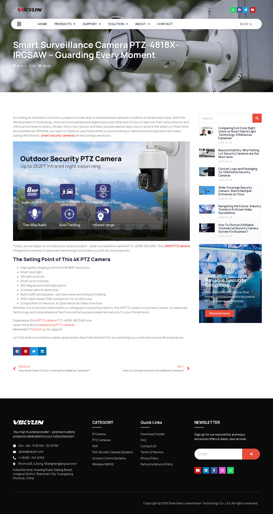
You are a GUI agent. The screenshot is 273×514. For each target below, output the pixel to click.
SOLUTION (116, 24)
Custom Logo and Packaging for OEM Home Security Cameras (237, 172)
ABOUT (140, 24)
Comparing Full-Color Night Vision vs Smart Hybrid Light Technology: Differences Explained (237, 133)
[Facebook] (239, 10)
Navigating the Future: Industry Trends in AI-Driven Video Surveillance (239, 209)
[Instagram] (222, 470)
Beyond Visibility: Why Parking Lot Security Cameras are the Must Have (238, 153)
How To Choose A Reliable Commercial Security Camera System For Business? (238, 228)
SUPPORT (90, 24)
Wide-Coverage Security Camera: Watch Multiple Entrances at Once (235, 191)
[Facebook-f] (214, 470)
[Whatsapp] (233, 10)
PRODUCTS (63, 24)
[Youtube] (252, 10)
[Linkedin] (206, 470)
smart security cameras (57, 135)
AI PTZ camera (46, 320)
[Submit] (251, 454)
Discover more (219, 313)
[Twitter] (246, 10)
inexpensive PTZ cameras (56, 325)
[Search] (257, 118)
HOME (42, 24)
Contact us (38, 329)
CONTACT (165, 24)
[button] (17, 351)
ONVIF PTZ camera (177, 246)
